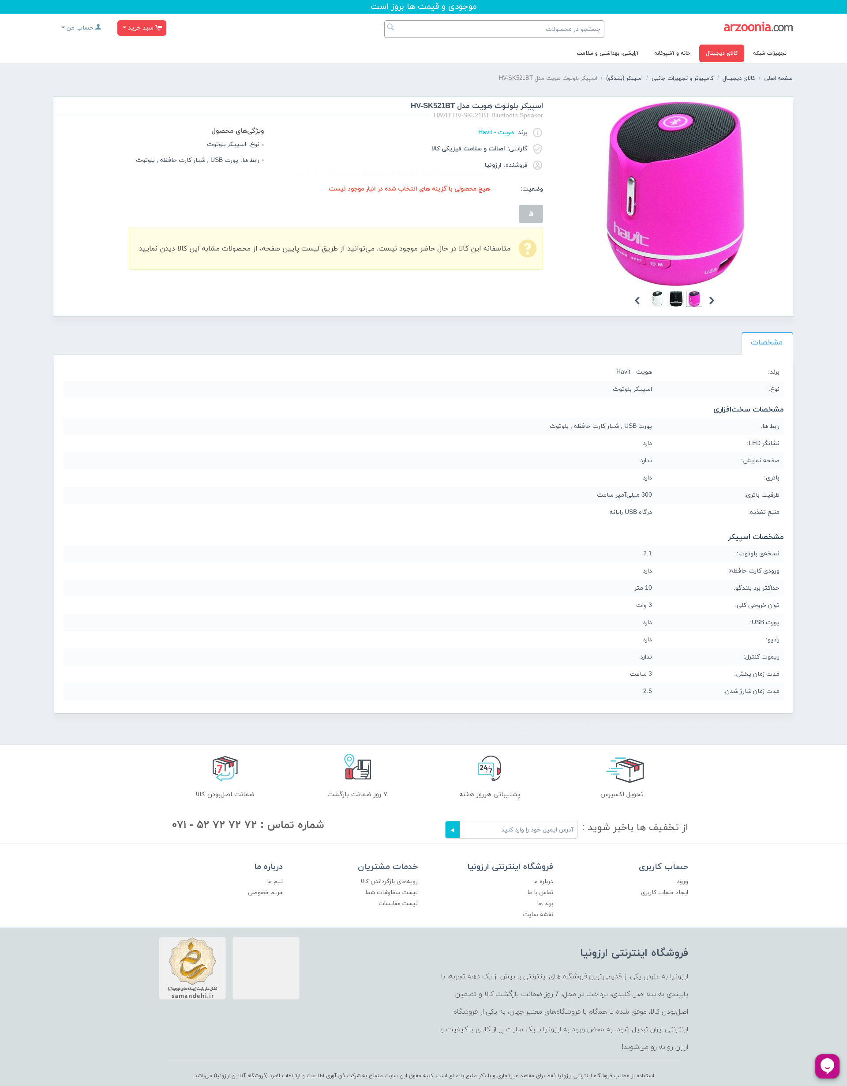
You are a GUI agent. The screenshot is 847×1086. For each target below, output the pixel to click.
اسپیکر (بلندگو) (624, 78)
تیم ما (275, 881)
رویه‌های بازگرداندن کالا (389, 881)
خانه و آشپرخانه (672, 53)
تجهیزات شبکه (770, 53)
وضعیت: (532, 189)
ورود (682, 881)
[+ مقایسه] (531, 214)
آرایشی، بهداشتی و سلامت (608, 53)
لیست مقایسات (398, 903)
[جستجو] (390, 28)
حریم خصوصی (265, 892)
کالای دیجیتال (722, 53)
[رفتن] (453, 829)
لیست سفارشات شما (391, 892)
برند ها (545, 903)
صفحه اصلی (778, 78)
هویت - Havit (496, 132)
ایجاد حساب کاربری (664, 892)
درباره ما (543, 881)
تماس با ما (540, 892)
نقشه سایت (538, 914)
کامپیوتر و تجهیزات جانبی (683, 78)
